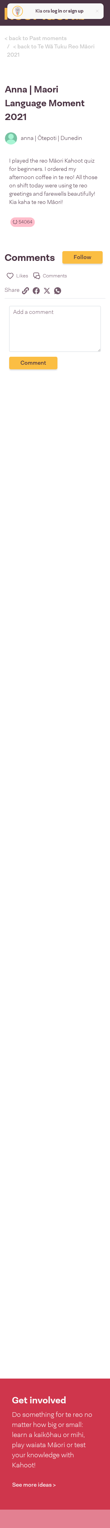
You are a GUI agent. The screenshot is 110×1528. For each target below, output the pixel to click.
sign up (75, 11)
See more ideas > (34, 1484)
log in (56, 11)
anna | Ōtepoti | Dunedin (51, 138)
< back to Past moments (36, 38)
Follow (82, 257)
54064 (24, 222)
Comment (33, 363)
